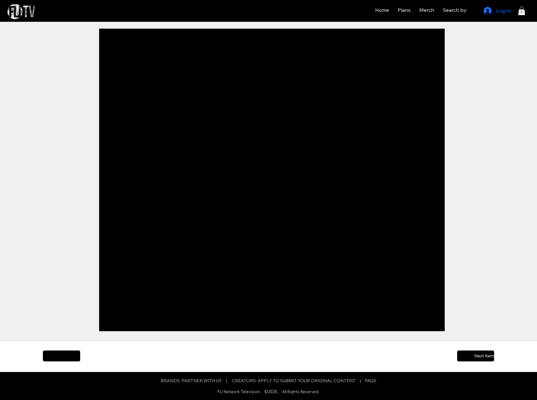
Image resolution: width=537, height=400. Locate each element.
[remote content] (272, 184)
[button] (521, 11)
